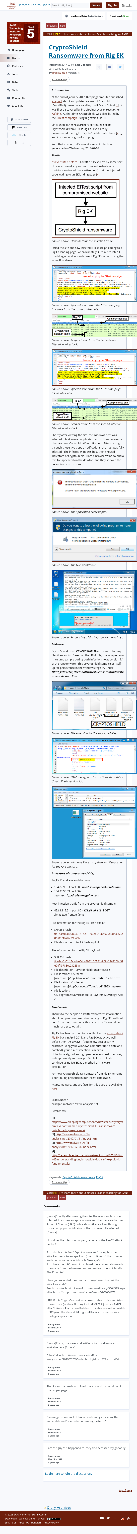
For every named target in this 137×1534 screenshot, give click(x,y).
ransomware (87, 1177)
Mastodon (22, 127)
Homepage (18, 50)
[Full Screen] (99, 67)
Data (15, 82)
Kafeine (56, 114)
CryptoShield (70, 1177)
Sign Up (126, 5)
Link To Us (10, 1522)
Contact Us (18, 98)
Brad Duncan (59, 72)
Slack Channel (21, 119)
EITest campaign (66, 118)
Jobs (15, 74)
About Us (17, 106)
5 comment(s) (59, 79)
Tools (15, 90)
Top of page (125, 1490)
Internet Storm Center (35, 5)
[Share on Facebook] (109, 67)
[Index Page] (10, 5)
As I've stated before (64, 162)
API (34, 1518)
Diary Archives (59, 1507)
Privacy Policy (51, 1522)
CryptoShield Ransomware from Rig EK (86, 51)
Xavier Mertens (95, 16)
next (62, 25)
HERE (56, 34)
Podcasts (17, 66)
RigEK (99, 1177)
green (126, 16)
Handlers (36, 1522)
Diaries (16, 58)
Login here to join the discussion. (68, 1474)
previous (52, 25)
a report (57, 101)
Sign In (112, 5)
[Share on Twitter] (120, 67)
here (54, 1089)
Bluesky (22, 135)
